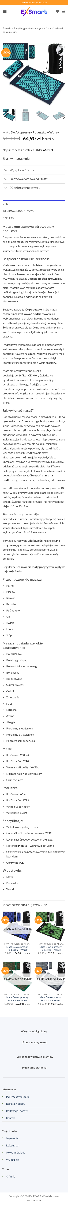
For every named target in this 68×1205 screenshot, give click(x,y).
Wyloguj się (12, 1159)
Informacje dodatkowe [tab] (18, 210)
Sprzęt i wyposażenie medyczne (29, 28)
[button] (5, 11)
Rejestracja (12, 1145)
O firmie (10, 1176)
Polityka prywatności (17, 1096)
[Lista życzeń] (57, 11)
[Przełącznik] (6, 170)
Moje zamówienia (15, 1152)
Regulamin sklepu (15, 1103)
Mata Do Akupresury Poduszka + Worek (17, 948)
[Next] (60, 74)
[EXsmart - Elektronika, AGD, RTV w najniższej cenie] (34, 11)
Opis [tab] (5, 203)
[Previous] (8, 74)
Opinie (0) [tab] (8, 218)
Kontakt (10, 1117)
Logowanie (12, 1138)
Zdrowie (7, 28)
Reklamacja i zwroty (17, 1110)
